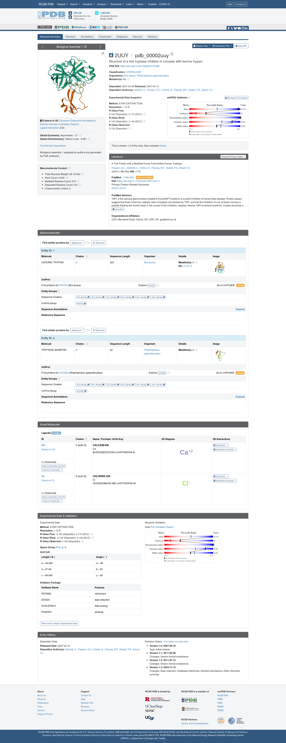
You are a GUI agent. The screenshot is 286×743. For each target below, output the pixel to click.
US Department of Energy (146, 731)
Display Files (201, 45)
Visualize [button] (88, 4)
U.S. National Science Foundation (99, 731)
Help (230, 4)
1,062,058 (105, 12)
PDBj (219, 702)
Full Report (242, 97)
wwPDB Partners (226, 691)
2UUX (115, 188)
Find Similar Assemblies (53, 145)
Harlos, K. (167, 90)
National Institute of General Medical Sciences (78, 735)
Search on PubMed (145, 177)
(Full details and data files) (175, 641)
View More (118, 209)
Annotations (87, 36)
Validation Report (68, 124)
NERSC (124, 738)
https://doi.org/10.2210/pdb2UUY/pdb (140, 66)
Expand (240, 309)
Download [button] (116, 4)
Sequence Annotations (83, 120)
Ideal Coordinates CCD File (53, 466)
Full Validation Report (162, 527)
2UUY (122, 188)
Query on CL (48, 480)
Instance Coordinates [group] (51, 470)
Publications (43, 702)
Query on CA (48, 449)
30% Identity (82, 297)
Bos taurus (130, 75)
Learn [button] (129, 4)
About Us (41, 695)
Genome (137, 36)
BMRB (220, 706)
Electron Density (48, 124)
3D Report (232, 97)
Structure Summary (50, 36)
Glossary (85, 706)
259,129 (77, 12)
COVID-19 (164, 4)
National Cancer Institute (195, 731)
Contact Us (86, 695)
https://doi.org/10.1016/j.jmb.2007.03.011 (138, 181)
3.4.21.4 (187, 266)
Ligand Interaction (49, 127)
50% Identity (97, 297)
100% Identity (156, 297)
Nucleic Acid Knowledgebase (194, 723)
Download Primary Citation (232, 156)
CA (43, 445)
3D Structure (99, 242)
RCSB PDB (46, 4)
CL (43, 476)
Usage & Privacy (45, 713)
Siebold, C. (140, 90)
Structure (70, 36)
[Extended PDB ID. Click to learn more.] (172, 53)
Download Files (222, 45)
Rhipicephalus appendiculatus (153, 75)
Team (40, 706)
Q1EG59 (63, 372)
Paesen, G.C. (154, 90)
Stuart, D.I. (207, 90)
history (162, 145)
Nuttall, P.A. (195, 90)
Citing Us (41, 699)
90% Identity (126, 297)
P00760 (63, 285)
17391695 (128, 177)
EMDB (220, 710)
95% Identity (141, 297)
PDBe (220, 699)
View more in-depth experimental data (59, 623)
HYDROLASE (133, 72)
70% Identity (111, 297)
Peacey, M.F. (180, 90)
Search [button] (74, 4)
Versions (152, 36)
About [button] (140, 4)
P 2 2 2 (61, 547)
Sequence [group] (76, 242)
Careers (152, 4)
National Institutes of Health (119, 735)
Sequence (122, 36)
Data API (242, 45)
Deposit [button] (61, 4)
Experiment (105, 36)
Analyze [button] (101, 4)
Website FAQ (87, 702)
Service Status (87, 710)
